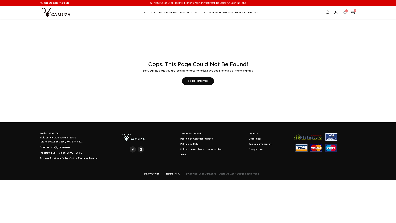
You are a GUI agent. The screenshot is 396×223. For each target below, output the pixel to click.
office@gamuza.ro (58, 147)
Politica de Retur (189, 143)
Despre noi (255, 138)
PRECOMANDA (224, 12)
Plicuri (192, 12)
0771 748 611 (63, 3)
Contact (253, 12)
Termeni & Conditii (190, 133)
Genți (161, 12)
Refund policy (173, 173)
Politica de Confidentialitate (196, 138)
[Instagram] (141, 149)
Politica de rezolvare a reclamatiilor (201, 149)
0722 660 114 (50, 3)
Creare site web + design (231, 173)
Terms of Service (150, 173)
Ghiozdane (177, 12)
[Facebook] (133, 149)
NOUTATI (149, 12)
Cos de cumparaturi (260, 143)
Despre (240, 12)
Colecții (205, 12)
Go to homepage (198, 81)
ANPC (183, 154)
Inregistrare (256, 149)
